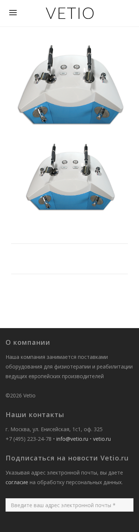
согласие (17, 482)
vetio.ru (102, 438)
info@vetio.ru (72, 438)
